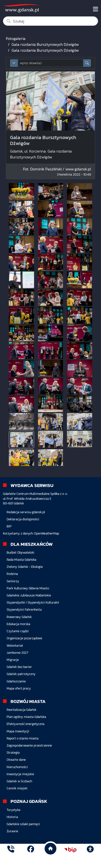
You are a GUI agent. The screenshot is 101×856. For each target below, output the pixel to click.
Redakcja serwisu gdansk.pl (26, 512)
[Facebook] (30, 850)
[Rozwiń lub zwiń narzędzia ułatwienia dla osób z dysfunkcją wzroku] (90, 850)
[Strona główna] (10, 850)
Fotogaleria (15, 38)
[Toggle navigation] (95, 9)
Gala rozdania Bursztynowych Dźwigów (45, 44)
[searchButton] (87, 63)
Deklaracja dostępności (23, 519)
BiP (9, 526)
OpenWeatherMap (46, 533)
